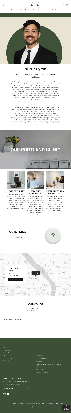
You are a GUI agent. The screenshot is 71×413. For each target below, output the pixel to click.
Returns (5, 355)
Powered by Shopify (35, 406)
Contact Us (6, 360)
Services (40, 10)
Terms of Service (7, 352)
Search (5, 347)
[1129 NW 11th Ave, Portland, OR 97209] (35, 274)
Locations (55, 10)
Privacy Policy (7, 350)
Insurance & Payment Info (10, 358)
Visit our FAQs (18, 237)
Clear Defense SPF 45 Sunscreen (21, 10)
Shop (48, 10)
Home (35, 10)
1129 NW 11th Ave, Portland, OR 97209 (46, 353)
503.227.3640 (40, 310)
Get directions (15, 279)
